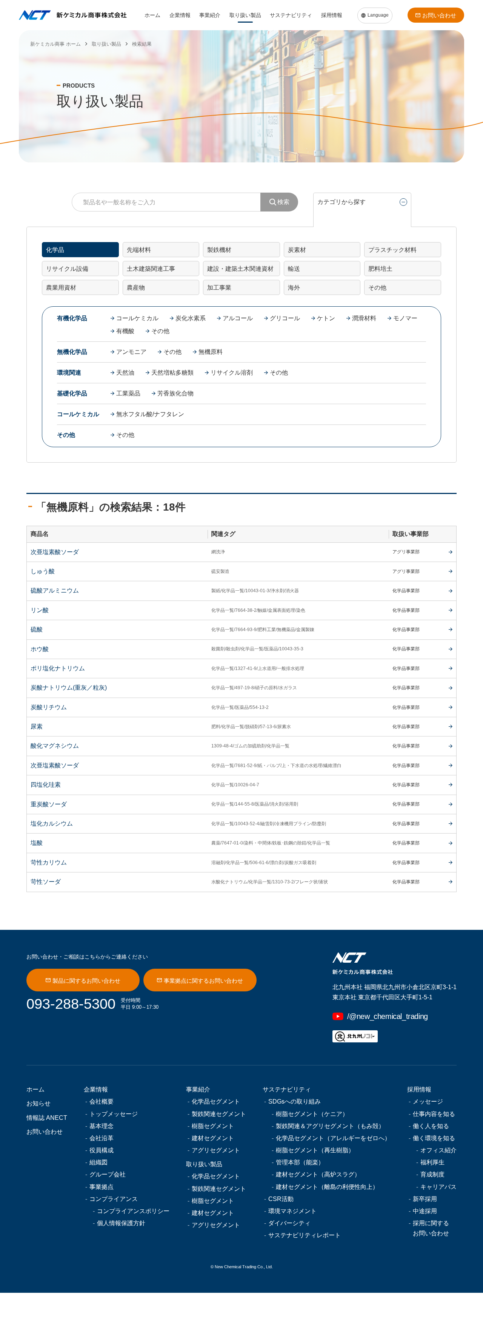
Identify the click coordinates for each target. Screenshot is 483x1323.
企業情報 (180, 15)
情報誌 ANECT (46, 1118)
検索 (283, 202)
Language (378, 15)
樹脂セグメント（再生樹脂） (315, 1150)
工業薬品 (128, 393)
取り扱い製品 (245, 15)
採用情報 (331, 15)
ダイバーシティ (289, 1223)
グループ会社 (107, 1174)
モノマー (405, 318)
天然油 (125, 372)
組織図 (98, 1162)
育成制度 (432, 1174)
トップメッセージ (113, 1114)
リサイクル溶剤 (232, 372)
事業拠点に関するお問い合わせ (203, 980)
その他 (160, 331)
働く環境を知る (434, 1138)
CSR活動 (281, 1199)
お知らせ (38, 1103)
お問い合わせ (439, 15)
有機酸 (125, 331)
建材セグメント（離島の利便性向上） (327, 1187)
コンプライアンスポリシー (133, 1211)
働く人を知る (431, 1126)
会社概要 (101, 1101)
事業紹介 (209, 15)
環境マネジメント (292, 1211)
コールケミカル (137, 318)
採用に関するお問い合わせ (431, 1228)
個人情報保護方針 (121, 1223)
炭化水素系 (190, 318)
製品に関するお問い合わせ (86, 980)
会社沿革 (101, 1138)
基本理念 (101, 1126)
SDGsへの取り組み (294, 1101)
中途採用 (425, 1211)
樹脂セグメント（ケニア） (312, 1114)
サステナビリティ (291, 15)
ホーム (152, 15)
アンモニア (131, 352)
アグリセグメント (216, 1150)
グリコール (285, 318)
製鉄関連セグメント (219, 1114)
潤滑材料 (364, 318)
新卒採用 (425, 1199)
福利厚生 (432, 1162)
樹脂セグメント (213, 1126)
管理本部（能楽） (300, 1162)
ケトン (326, 318)
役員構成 (101, 1150)
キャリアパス (438, 1187)
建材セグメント (213, 1138)
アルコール (238, 318)
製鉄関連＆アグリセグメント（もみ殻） (330, 1126)
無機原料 (210, 352)
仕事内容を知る (434, 1114)
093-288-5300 (70, 1004)
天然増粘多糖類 (172, 372)
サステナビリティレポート (304, 1235)
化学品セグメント (216, 1101)
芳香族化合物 (175, 393)
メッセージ (428, 1101)
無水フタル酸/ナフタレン (150, 414)
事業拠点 (101, 1187)
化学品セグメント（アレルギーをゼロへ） (333, 1138)
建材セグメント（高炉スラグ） (318, 1174)
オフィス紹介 (438, 1150)
